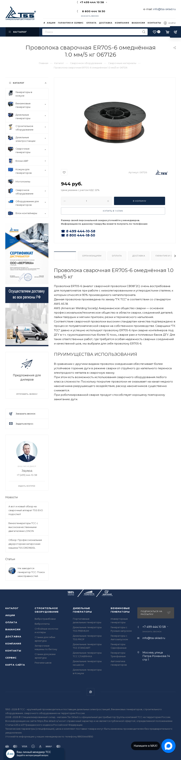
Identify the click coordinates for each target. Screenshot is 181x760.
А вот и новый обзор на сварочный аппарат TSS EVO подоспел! (25, 510)
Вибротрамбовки (45, 618)
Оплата (117, 256)
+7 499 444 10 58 (92, 2)
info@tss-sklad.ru (164, 9)
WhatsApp (90, 692)
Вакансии (12, 629)
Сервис (11, 657)
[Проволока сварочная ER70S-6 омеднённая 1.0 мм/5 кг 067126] (114, 122)
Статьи (10, 559)
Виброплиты (42, 623)
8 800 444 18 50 (93, 11)
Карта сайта (15, 664)
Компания (13, 643)
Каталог (12, 608)
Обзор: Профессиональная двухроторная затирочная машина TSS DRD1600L (25, 544)
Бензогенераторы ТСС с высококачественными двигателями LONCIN (23, 527)
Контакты (13, 650)
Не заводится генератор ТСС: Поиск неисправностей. (31, 572)
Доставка (138, 256)
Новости (11, 497)
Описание (65, 256)
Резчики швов (43, 662)
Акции (10, 615)
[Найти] (144, 32)
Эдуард (27, 470)
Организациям (91, 256)
